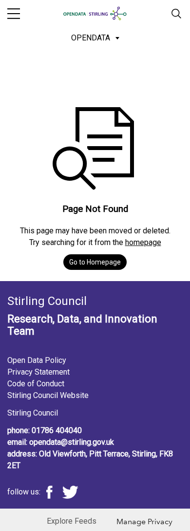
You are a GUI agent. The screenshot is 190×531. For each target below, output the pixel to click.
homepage (143, 242)
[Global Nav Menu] (13, 13)
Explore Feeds (71, 521)
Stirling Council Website (48, 395)
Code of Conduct (35, 383)
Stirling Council (32, 412)
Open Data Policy (36, 360)
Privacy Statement (38, 372)
